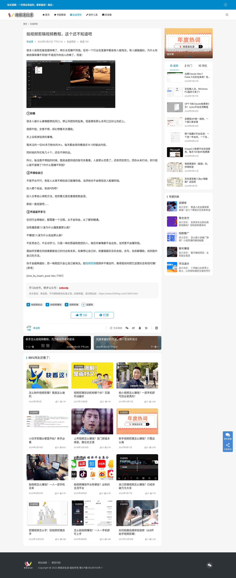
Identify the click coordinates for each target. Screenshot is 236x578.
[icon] (209, 565)
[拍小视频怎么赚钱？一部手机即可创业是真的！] (137, 375)
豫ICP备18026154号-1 (91, 567)
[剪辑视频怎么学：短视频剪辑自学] (47, 513)
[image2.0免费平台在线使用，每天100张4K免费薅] (175, 152)
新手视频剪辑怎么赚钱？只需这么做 (137, 440)
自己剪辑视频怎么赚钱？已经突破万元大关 (137, 486)
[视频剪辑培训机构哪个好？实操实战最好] (92, 375)
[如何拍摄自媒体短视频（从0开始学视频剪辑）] (137, 513)
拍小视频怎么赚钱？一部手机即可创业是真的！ (137, 394)
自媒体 (89, 304)
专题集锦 (61, 14)
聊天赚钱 (184, 248)
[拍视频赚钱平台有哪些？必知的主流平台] (92, 467)
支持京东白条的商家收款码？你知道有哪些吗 (194, 223)
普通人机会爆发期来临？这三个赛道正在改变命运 (194, 208)
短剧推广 (184, 233)
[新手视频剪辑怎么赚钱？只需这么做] (137, 421)
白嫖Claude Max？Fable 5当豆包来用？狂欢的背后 (196, 76)
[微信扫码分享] (127, 328)
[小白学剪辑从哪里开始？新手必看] (47, 421)
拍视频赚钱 (55, 304)
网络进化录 (63, 567)
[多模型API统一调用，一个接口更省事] (175, 122)
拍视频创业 (36, 304)
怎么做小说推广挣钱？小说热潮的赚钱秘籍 (194, 239)
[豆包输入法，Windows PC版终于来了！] (175, 92)
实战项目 (77, 14)
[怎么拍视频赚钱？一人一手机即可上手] (92, 513)
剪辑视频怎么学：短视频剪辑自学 (47, 532)
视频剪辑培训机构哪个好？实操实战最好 (92, 394)
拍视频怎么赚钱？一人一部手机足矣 (47, 486)
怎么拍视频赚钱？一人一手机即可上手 (92, 532)
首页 (47, 14)
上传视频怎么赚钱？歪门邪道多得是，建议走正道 (92, 440)
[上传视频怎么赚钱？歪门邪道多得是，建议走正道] (92, 421)
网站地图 (42, 562)
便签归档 (56, 562)
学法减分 (184, 263)
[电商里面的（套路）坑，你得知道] (175, 167)
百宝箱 (108, 14)
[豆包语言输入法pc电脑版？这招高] (175, 182)
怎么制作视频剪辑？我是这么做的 (47, 394)
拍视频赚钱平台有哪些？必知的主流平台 (92, 486)
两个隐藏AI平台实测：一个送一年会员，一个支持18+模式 (197, 136)
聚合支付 (184, 218)
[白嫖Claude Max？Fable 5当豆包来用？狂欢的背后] (175, 77)
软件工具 (93, 14)
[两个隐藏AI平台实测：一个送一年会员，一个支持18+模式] (175, 137)
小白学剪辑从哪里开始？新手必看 (47, 440)
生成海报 (117, 328)
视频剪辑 (91, 263)
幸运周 (29, 41)
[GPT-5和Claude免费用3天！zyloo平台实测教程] (175, 107)
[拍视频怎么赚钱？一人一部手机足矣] (47, 467)
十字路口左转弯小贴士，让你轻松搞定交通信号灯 (194, 269)
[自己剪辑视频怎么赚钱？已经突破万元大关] (137, 467)
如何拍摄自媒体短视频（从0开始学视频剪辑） (136, 532)
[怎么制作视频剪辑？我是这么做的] (47, 375)
